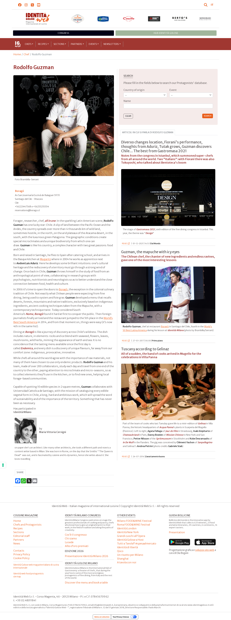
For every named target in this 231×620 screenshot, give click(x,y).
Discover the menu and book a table (86, 582)
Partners (76, 44)
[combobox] (168, 106)
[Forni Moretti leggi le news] (154, 18)
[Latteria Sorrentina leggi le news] (103, 18)
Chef (26, 54)
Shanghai (123, 558)
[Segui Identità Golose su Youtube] (39, 4)
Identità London (127, 528)
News (16, 543)
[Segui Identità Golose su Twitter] (32, 4)
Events (93, 44)
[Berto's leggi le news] (180, 18)
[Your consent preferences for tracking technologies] (3, 465)
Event (173, 89)
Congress (63, 33)
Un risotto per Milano (130, 554)
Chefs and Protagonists (27, 524)
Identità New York (128, 532)
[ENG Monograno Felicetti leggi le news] (205, 18)
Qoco (120, 551)
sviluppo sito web (204, 550)
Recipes (42, 44)
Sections (59, 44)
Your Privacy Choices (121, 617)
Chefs (28, 44)
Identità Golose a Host (130, 539)
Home (17, 54)
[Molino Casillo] (129, 18)
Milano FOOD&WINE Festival (134, 520)
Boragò (63, 289)
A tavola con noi (126, 562)
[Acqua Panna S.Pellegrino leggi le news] (78, 18)
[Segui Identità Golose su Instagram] (26, 4)
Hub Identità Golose (166, 33)
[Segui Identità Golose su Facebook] (20, 4)
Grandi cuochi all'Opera (131, 536)
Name (127, 100)
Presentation (177, 532)
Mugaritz (45, 259)
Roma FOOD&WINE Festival (133, 524)
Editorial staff (21, 536)
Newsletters (111, 44)
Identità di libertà (127, 547)
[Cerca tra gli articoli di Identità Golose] (206, 4)
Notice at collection (101, 617)
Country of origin (134, 89)
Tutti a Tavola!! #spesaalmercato (136, 543)
